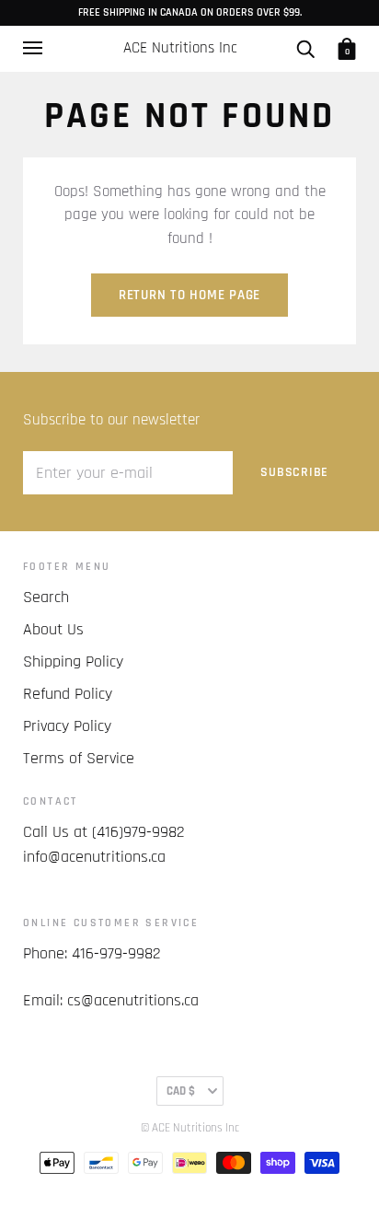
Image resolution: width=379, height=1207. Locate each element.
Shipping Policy (73, 661)
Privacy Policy (67, 726)
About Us (53, 629)
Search (46, 597)
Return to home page (189, 295)
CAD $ (181, 1091)
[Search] (305, 48)
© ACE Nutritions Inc (190, 1127)
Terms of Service (78, 758)
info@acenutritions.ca (94, 856)
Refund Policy (67, 693)
